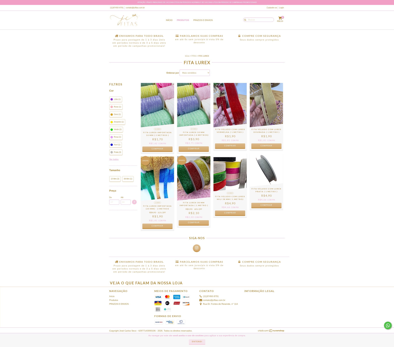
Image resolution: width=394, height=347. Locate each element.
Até (122, 197)
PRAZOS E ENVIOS (203, 20)
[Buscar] (244, 19)
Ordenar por (172, 73)
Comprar (157, 149)
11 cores (157, 129)
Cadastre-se (272, 8)
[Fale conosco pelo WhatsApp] (388, 325)
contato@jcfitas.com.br (135, 8)
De (110, 197)
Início (169, 20)
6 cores (230, 193)
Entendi (197, 342)
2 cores (157, 202)
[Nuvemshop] (271, 331)
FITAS (193, 56)
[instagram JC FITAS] (197, 248)
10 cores (194, 129)
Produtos (183, 20)
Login (281, 8)
